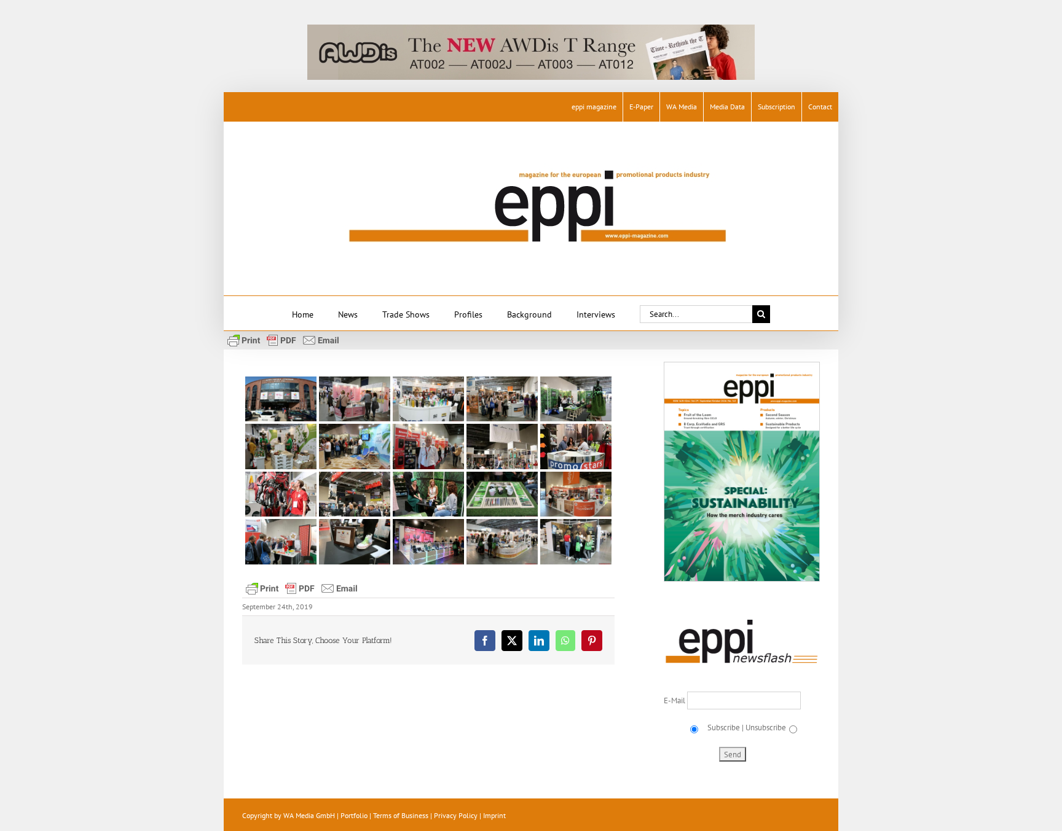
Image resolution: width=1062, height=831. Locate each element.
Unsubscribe (765, 727)
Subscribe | (724, 727)
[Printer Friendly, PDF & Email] (283, 339)
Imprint (494, 815)
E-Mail (675, 700)
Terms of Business (400, 815)
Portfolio (354, 815)
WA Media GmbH (309, 815)
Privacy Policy (456, 815)
